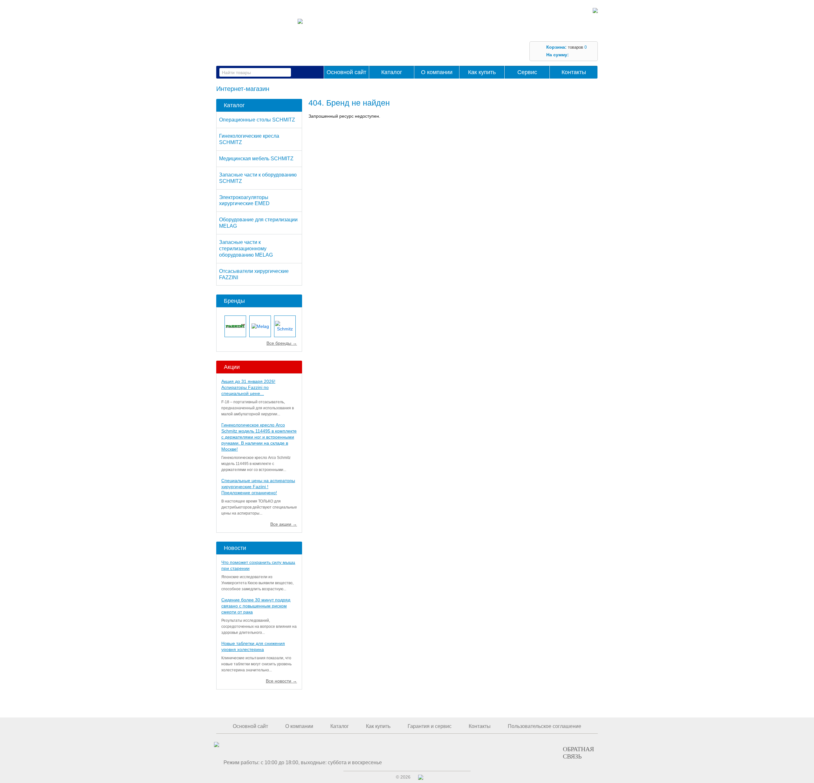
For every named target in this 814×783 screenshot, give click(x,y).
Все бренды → (281, 343)
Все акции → (283, 524)
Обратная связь (578, 752)
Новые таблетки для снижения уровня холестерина (253, 646)
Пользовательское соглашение (544, 726)
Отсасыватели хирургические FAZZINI (254, 274)
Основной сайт (346, 72)
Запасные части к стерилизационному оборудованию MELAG (246, 248)
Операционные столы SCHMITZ (257, 119)
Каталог (391, 72)
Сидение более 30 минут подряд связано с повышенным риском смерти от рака (255, 605)
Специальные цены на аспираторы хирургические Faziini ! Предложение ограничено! (258, 486)
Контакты (574, 72)
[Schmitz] (285, 326)
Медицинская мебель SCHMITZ (256, 158)
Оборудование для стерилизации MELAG (258, 223)
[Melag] (260, 326)
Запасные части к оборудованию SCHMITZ (258, 178)
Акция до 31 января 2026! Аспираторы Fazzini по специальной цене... (248, 387)
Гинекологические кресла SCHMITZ (249, 139)
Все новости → (281, 680)
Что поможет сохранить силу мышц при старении (258, 565)
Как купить (482, 72)
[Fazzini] (235, 326)
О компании (436, 72)
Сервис (527, 72)
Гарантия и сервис (430, 726)
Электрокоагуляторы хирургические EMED (244, 200)
